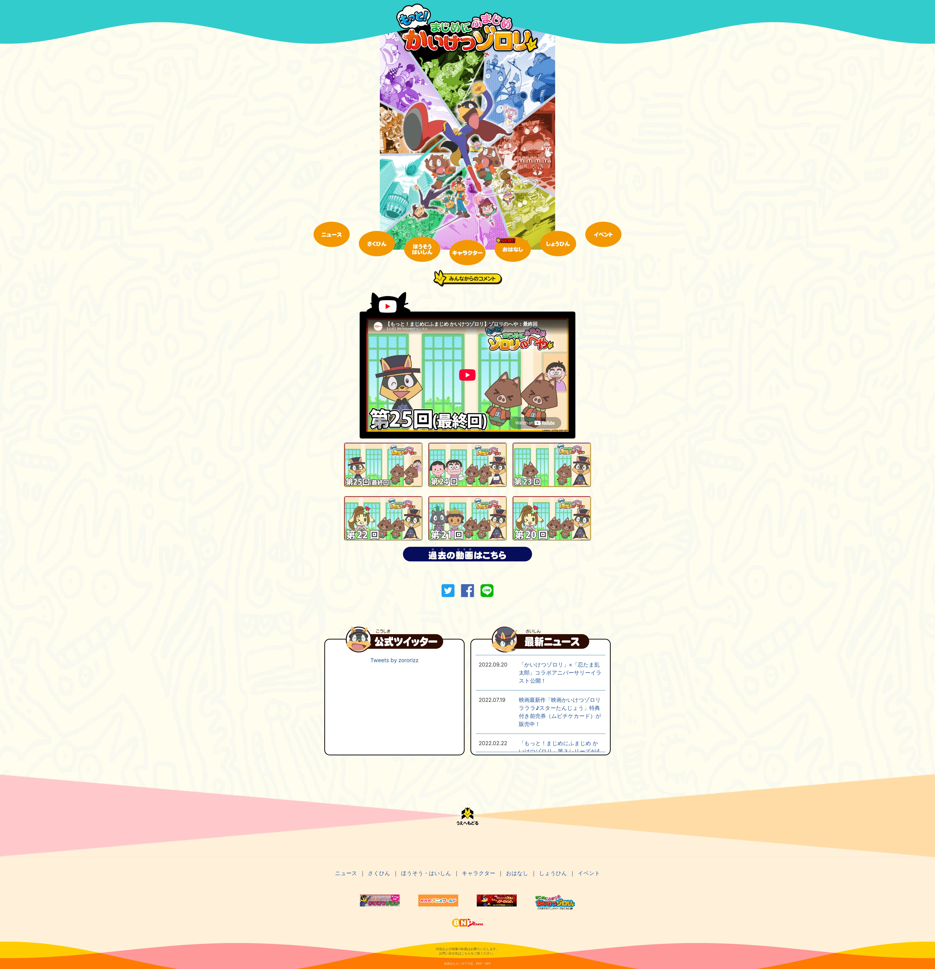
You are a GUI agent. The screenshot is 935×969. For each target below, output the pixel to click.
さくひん (379, 873)
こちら (466, 953)
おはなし (517, 873)
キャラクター (478, 873)
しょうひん (553, 873)
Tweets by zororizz (394, 660)
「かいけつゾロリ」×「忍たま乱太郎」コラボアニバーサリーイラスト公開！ (560, 672)
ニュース (346, 873)
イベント (589, 873)
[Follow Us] (394, 650)
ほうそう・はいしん (426, 873)
